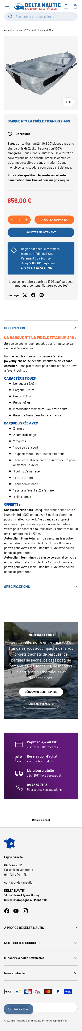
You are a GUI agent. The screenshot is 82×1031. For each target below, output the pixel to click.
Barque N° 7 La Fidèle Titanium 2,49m (34, 30)
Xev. (65, 1020)
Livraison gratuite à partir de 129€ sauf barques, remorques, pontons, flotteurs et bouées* (41, 283)
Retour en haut (41, 820)
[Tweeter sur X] (25, 295)
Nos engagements (41, 704)
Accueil (8, 30)
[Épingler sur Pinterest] (41, 295)
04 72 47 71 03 (13, 865)
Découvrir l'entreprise (41, 691)
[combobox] (41, 16)
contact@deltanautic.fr (20, 882)
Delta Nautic (18, 1020)
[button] (75, 6)
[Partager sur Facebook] (33, 295)
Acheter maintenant (41, 232)
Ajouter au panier (54, 219)
